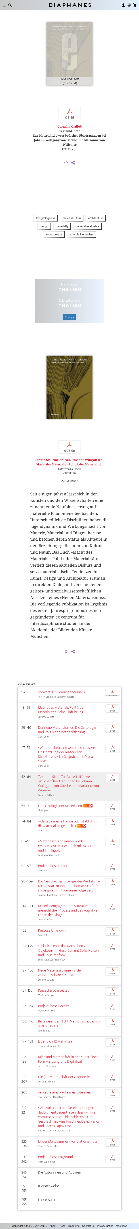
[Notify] (66, 163)
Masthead (121, 1226)
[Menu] (4, 5)
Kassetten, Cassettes (53, 990)
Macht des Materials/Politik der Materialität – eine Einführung (61, 709)
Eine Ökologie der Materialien (60, 806)
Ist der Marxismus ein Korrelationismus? (67, 1141)
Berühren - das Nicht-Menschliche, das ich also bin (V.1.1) (69, 1023)
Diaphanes (69, 5)
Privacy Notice (105, 1226)
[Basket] (134, 5)
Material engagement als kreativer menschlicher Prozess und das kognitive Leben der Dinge (68, 910)
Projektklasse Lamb (52, 866)
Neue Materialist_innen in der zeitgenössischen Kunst (60, 972)
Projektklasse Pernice (53, 1006)
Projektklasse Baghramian (57, 1157)
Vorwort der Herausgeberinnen (61, 692)
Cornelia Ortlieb (70, 126)
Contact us (88, 1226)
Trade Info (74, 1226)
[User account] (123, 5)
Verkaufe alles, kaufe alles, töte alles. (64, 1092)
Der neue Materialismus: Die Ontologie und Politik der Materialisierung (67, 729)
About (53, 1226)
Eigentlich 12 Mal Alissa (55, 1041)
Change (69, 317)
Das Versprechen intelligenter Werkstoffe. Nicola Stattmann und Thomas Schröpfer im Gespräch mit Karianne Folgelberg (69, 885)
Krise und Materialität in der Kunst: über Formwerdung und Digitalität (68, 1059)
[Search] (10, 5)
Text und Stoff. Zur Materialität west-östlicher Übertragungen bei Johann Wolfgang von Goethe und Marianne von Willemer (68, 784)
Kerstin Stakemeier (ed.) (52, 460)
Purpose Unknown (52, 930)
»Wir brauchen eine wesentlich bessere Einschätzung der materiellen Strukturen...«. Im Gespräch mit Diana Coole (67, 754)
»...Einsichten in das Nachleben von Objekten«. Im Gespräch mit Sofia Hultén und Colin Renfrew (68, 950)
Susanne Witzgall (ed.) (88, 460)
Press (62, 1226)
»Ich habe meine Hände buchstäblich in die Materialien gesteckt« (67, 823)
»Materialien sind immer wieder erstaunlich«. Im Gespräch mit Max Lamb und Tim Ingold (68, 845)
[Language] (129, 5)
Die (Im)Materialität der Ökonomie (64, 1077)
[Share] (73, 163)
